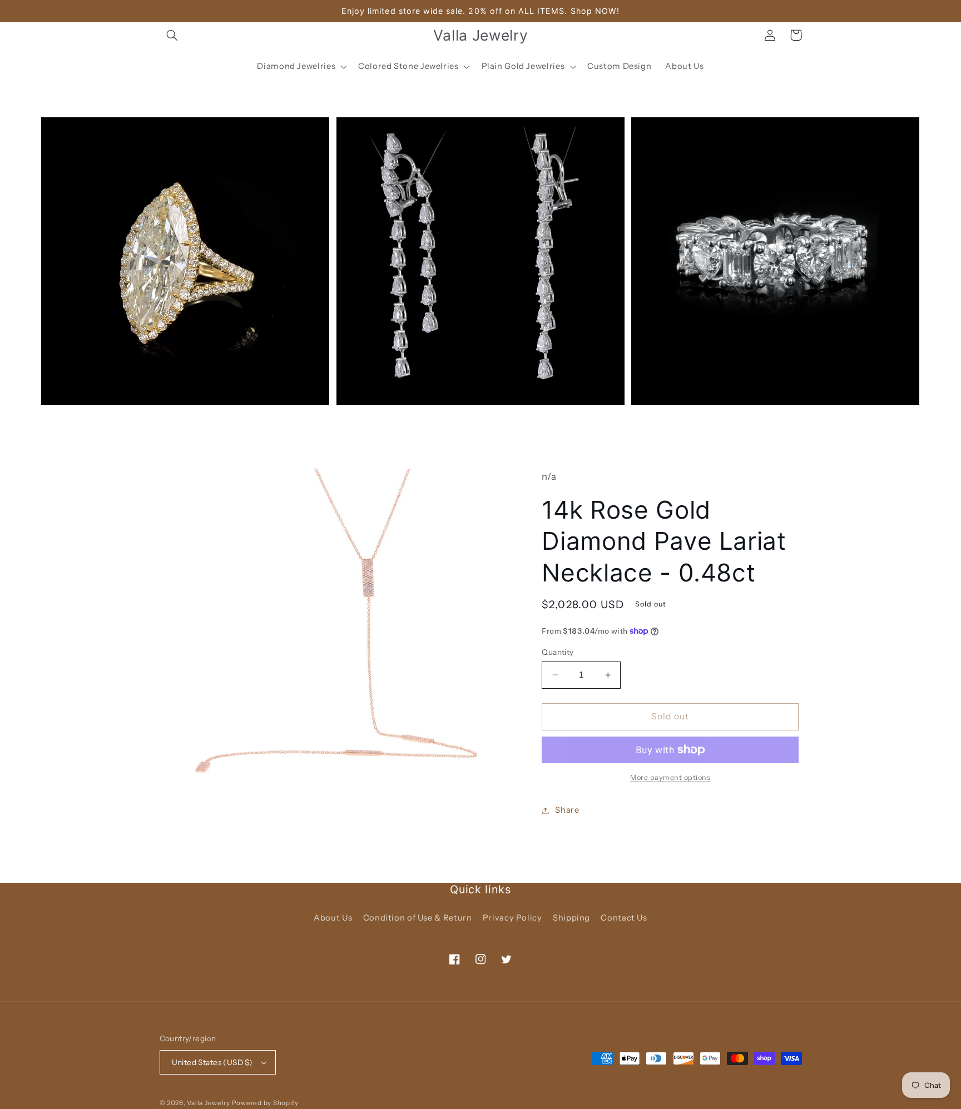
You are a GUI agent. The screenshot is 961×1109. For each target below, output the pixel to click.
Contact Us (624, 918)
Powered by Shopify (265, 1103)
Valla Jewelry (209, 1103)
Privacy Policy (512, 918)
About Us (333, 918)
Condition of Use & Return (417, 918)
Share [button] (567, 810)
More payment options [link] (670, 777)
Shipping (571, 918)
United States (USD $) (212, 1062)
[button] (172, 35)
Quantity (557, 652)
